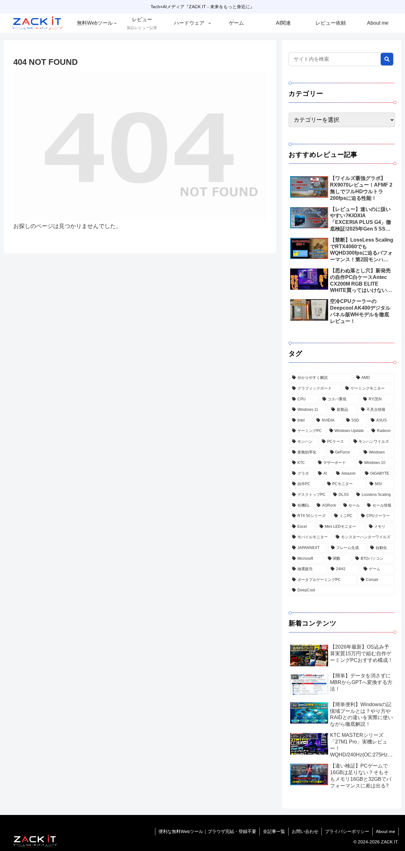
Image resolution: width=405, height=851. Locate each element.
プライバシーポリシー (347, 831)
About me (385, 831)
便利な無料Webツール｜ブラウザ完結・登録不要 (207, 831)
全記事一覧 (274, 831)
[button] (387, 59)
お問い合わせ (305, 831)
